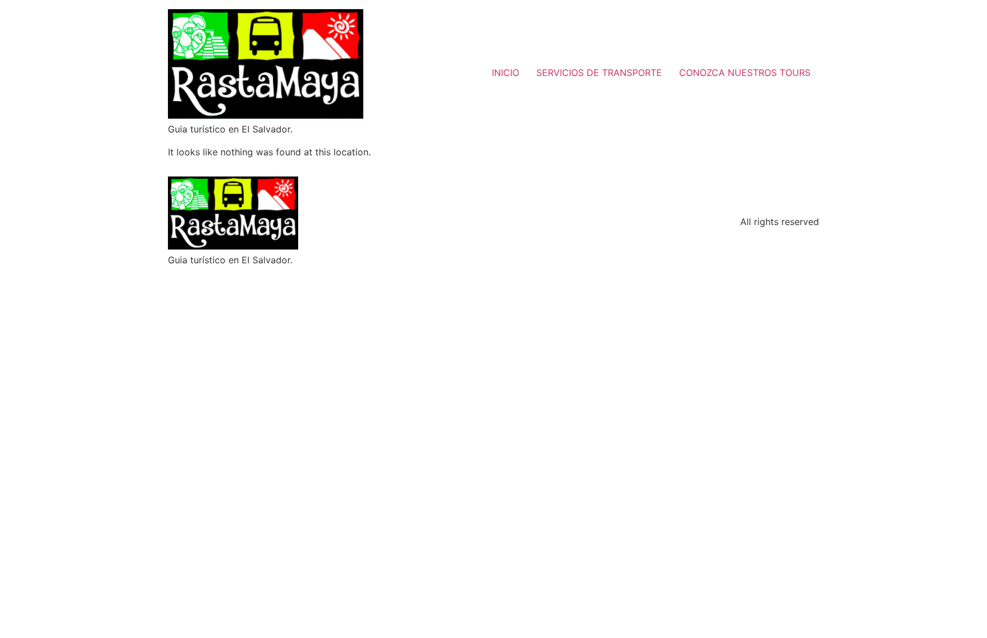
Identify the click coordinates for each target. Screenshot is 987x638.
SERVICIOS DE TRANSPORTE (599, 72)
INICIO (505, 72)
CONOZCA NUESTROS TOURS (745, 72)
